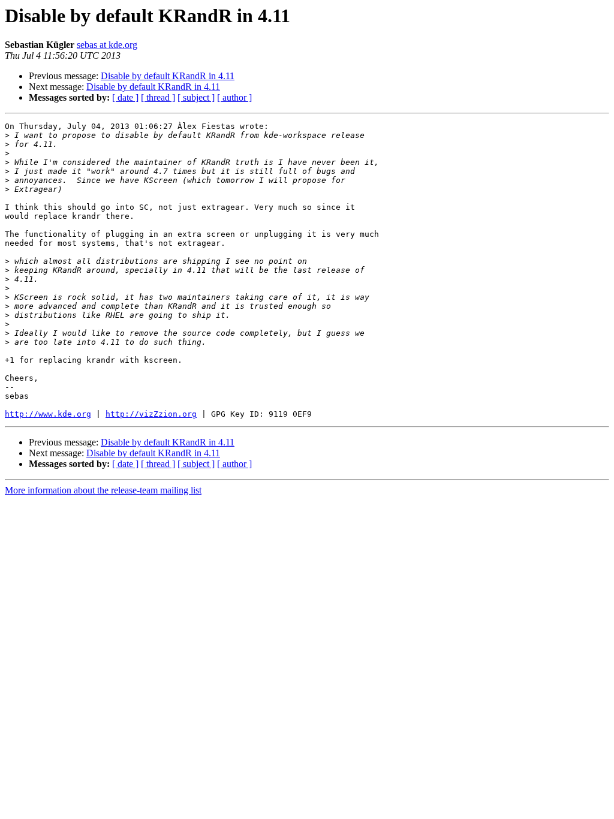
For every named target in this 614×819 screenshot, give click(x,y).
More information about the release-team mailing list (103, 490)
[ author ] (234, 97)
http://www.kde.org (48, 414)
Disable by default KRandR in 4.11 (167, 76)
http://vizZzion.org (151, 414)
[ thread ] (158, 97)
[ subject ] (196, 97)
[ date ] (125, 97)
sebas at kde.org (107, 45)
